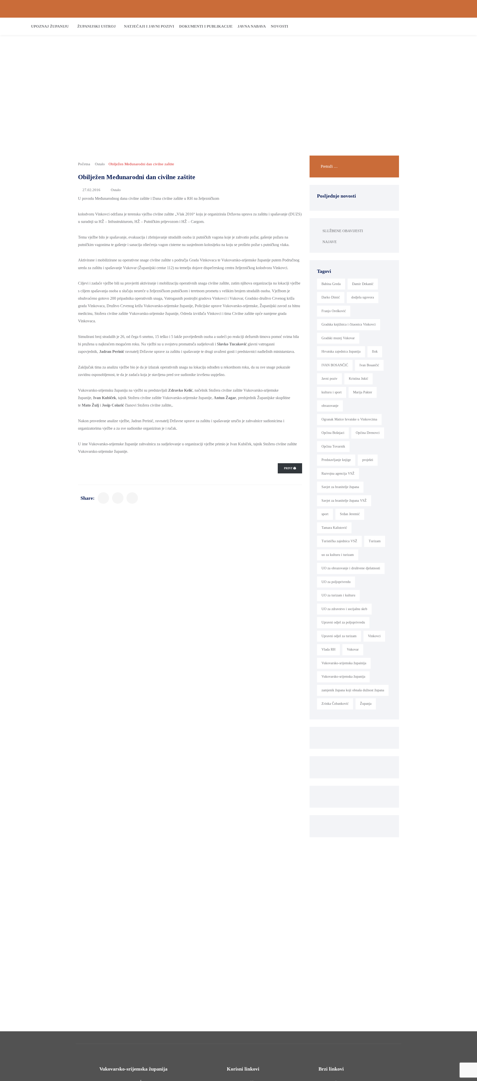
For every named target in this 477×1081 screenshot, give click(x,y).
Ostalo (100, 164)
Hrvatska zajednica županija (340, 351)
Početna (84, 164)
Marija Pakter (362, 392)
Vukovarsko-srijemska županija (343, 676)
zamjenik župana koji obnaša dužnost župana (352, 690)
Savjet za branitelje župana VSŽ (344, 500)
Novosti (279, 26)
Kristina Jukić (358, 378)
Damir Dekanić (362, 284)
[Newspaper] (440, 8)
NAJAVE (329, 242)
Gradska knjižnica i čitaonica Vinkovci (348, 324)
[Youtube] (465, 8)
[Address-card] (20, 8)
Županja (365, 704)
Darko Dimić (330, 297)
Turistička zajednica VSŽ (339, 541)
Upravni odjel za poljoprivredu (343, 622)
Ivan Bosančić (369, 365)
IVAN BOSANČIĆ (334, 365)
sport (324, 514)
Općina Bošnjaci (332, 433)
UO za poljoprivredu (336, 582)
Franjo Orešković (333, 311)
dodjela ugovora (362, 297)
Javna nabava (252, 26)
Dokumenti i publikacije (206, 26)
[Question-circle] (11, 8)
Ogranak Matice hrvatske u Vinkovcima (349, 419)
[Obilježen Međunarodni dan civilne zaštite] (103, 498)
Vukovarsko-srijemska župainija (343, 663)
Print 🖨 (290, 468)
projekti (367, 460)
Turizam (375, 541)
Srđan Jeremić (350, 514)
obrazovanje (329, 406)
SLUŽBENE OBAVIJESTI (342, 231)
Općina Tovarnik (333, 446)
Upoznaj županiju (50, 26)
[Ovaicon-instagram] (457, 8)
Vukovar (353, 649)
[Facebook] (448, 8)
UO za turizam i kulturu (338, 595)
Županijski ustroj (96, 26)
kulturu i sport (331, 392)
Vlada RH (328, 649)
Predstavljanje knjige (336, 460)
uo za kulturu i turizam (337, 555)
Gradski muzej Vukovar (338, 338)
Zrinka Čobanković (335, 704)
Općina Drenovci (368, 433)
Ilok (375, 351)
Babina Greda (331, 284)
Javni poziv (329, 378)
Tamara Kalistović (334, 528)
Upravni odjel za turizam (339, 636)
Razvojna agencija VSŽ (338, 473)
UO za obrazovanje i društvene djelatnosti (350, 568)
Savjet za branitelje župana (340, 487)
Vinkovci (374, 636)
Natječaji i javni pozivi (149, 26)
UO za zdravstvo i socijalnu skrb (344, 609)
